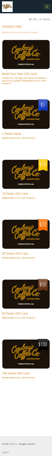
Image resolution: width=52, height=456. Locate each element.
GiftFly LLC (13, 444)
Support (5, 452)
